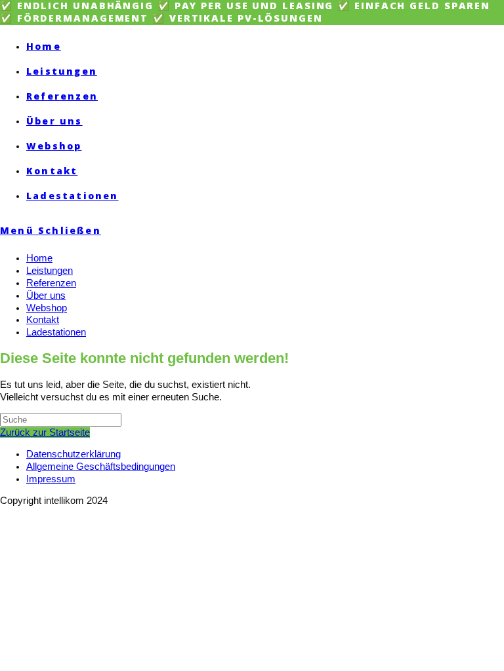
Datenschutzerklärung (73, 454)
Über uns (46, 295)
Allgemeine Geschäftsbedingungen (100, 466)
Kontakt (42, 320)
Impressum (50, 479)
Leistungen (49, 270)
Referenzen (51, 283)
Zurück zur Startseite (45, 432)
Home (39, 258)
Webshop (46, 308)
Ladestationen (56, 332)
